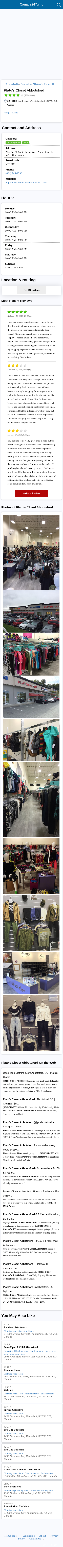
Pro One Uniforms (14, 1429)
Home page (11, 1535)
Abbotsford (37, 84)
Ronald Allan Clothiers (16, 1506)
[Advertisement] (31, 43)
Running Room (12, 1370)
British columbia (12, 84)
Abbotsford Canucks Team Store (22, 1469)
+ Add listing (28, 1535)
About (42, 1535)
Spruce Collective (13, 1409)
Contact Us (35, 1538)
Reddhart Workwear (15, 1327)
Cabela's (8, 1390)
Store (26, 142)
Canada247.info (31, 4)
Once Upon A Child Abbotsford (21, 1347)
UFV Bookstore (12, 1486)
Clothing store (13, 142)
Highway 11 (49, 84)
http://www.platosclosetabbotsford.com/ (26, 182)
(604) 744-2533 (11, 112)
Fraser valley (26, 84)
